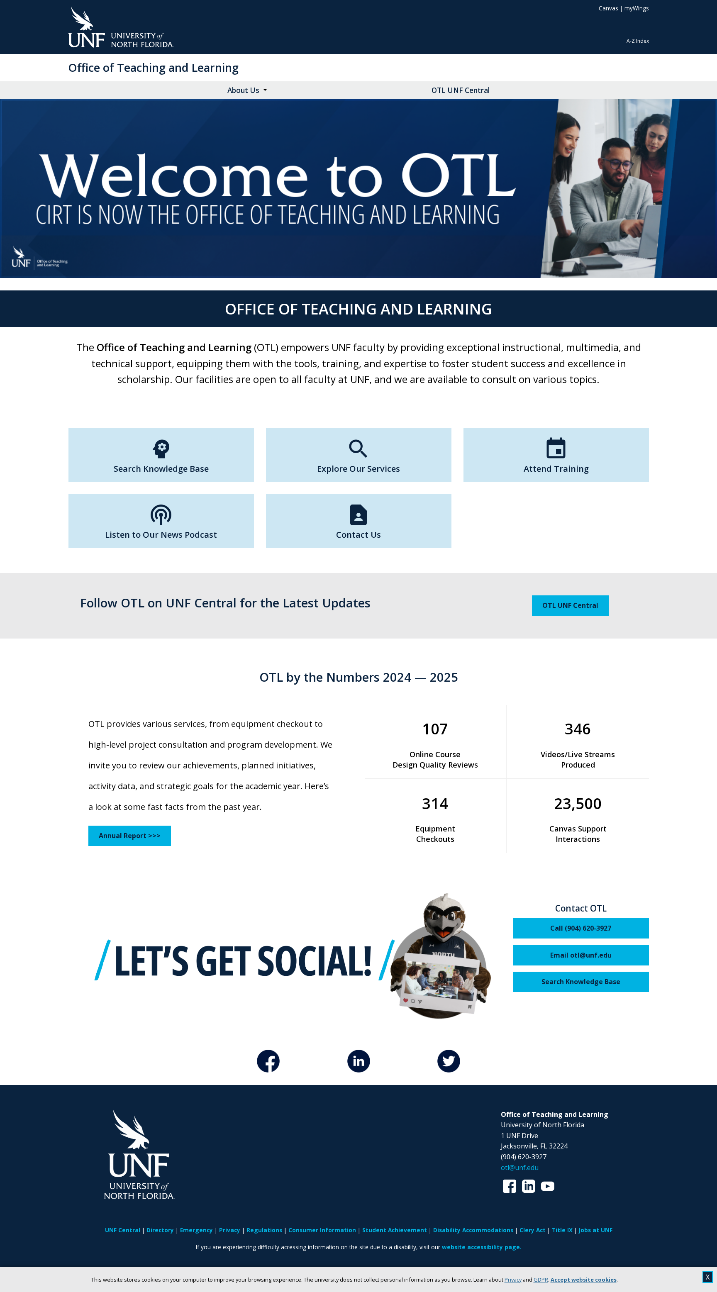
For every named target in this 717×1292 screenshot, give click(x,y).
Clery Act (532, 1230)
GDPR (541, 1279)
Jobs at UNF (595, 1230)
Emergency (196, 1230)
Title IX (562, 1230)
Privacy (513, 1279)
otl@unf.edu (520, 1167)
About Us (243, 90)
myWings (636, 8)
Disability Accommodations (473, 1230)
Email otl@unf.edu (581, 955)
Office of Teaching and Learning (153, 67)
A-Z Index (638, 40)
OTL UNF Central (461, 90)
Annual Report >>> (130, 835)
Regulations (264, 1230)
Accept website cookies (584, 1279)
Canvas (608, 8)
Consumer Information (322, 1230)
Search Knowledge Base (580, 981)
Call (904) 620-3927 (580, 928)
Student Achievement (394, 1230)
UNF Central (122, 1230)
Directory (160, 1230)
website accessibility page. (482, 1247)
